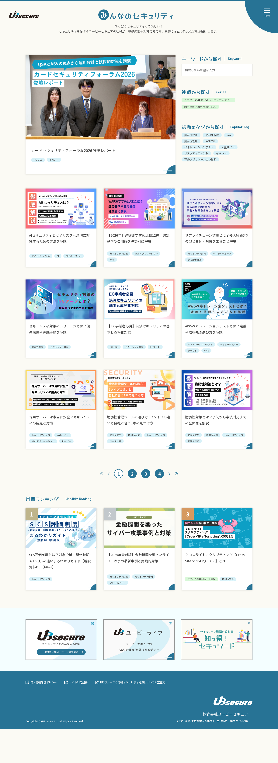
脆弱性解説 (212, 135)
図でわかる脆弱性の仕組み (200, 107)
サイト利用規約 (78, 682)
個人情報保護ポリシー (43, 682)
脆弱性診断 (191, 135)
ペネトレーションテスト (199, 147)
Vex (229, 135)
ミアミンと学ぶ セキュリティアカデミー (208, 100)
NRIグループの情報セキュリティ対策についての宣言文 (132, 682)
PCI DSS (210, 141)
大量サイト (228, 147)
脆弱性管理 (191, 141)
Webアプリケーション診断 (200, 159)
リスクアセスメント (196, 153)
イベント (221, 153)
